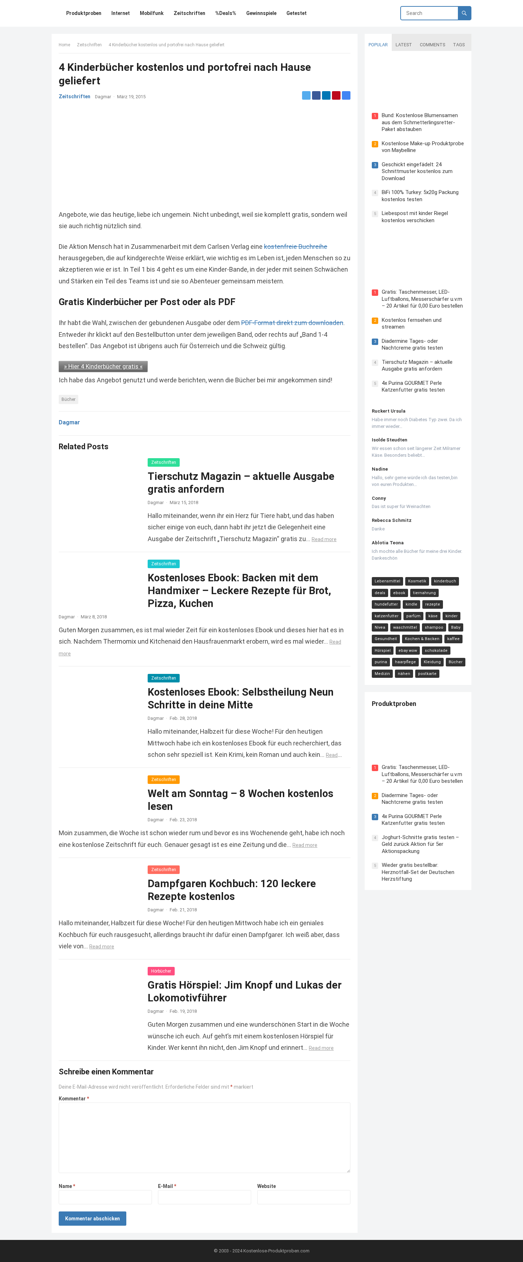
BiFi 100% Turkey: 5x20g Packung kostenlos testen (420, 196)
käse (433, 616)
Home (64, 44)
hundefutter (386, 604)
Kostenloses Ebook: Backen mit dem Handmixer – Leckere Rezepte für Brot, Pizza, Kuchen (239, 590)
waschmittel (405, 627)
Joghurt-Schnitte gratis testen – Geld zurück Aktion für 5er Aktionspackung (420, 844)
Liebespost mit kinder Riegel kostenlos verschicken (415, 217)
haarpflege (405, 662)
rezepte (432, 604)
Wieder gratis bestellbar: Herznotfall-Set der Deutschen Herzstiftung (418, 872)
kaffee (453, 639)
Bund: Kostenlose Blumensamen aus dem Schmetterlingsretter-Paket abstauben (420, 122)
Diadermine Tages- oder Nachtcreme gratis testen (412, 344)
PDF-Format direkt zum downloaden (292, 322)
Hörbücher (161, 971)
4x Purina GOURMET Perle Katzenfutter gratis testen (413, 386)
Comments (432, 44)
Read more (324, 539)
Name (67, 1186)
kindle (411, 604)
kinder (451, 616)
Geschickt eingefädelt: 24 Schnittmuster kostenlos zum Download (417, 171)
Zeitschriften (89, 44)
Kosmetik (417, 581)
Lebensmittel (387, 581)
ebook (399, 593)
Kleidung (432, 662)
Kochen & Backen (422, 639)
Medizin (382, 673)
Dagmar (103, 96)
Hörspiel (383, 650)
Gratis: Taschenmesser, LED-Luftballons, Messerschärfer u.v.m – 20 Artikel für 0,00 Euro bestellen (422, 299)
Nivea (380, 627)
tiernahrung (424, 593)
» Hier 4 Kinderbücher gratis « (103, 366)
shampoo (434, 627)
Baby (455, 627)
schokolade (436, 650)
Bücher (68, 399)
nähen (404, 673)
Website (266, 1186)
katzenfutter (386, 616)
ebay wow (407, 650)
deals (380, 593)
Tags (459, 44)
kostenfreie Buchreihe (295, 246)
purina (381, 662)
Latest (404, 44)
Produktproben (394, 703)
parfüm (413, 616)
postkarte (427, 673)
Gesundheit (386, 639)
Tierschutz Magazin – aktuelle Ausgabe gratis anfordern (417, 365)
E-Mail (167, 1186)
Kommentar (74, 1098)
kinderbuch (445, 581)
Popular (378, 44)
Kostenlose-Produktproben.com (276, 1250)
